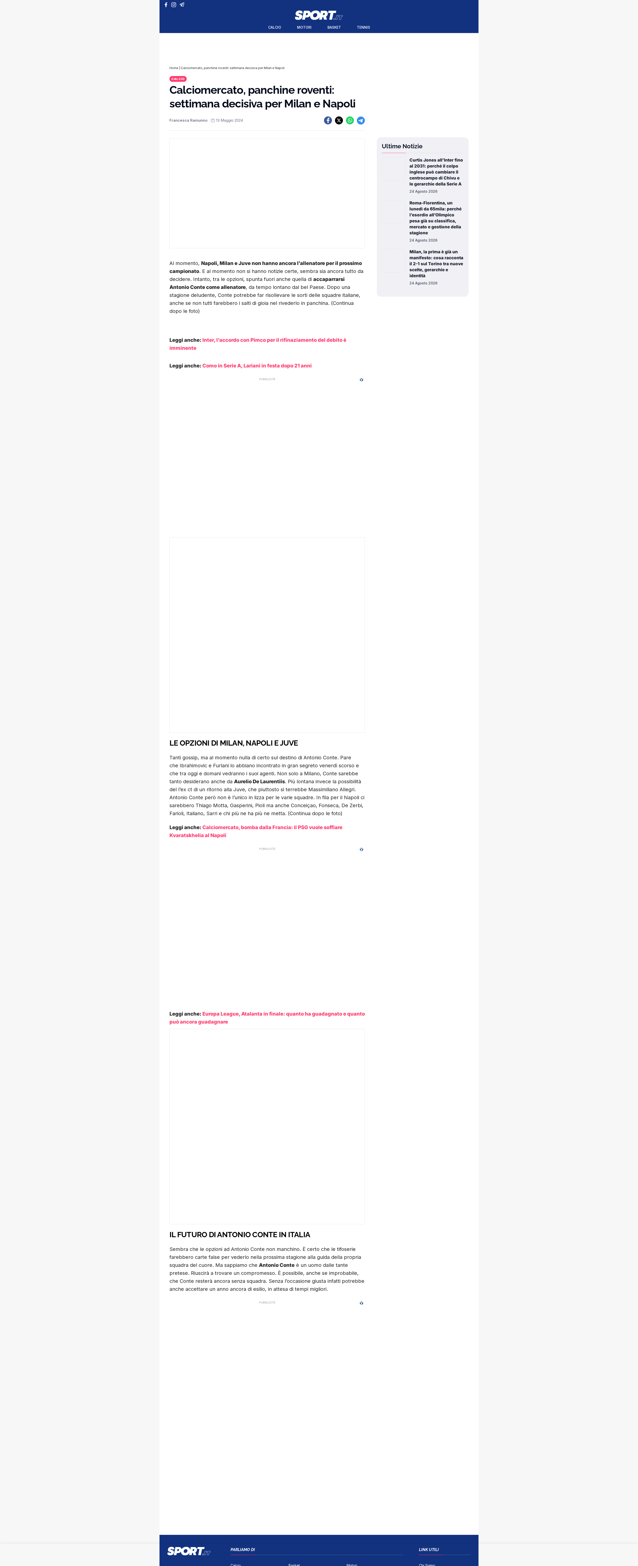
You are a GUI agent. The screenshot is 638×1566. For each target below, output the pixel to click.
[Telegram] (182, 4)
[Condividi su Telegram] (361, 120)
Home (173, 68)
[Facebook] (167, 4)
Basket (334, 27)
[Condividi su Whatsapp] (350, 120)
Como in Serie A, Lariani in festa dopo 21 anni (257, 366)
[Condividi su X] (339, 120)
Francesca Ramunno (188, 120)
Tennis (363, 27)
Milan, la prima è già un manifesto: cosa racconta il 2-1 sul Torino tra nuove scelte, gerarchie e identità (436, 263)
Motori (304, 27)
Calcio (274, 27)
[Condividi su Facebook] (328, 120)
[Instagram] (174, 4)
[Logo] (319, 15)
